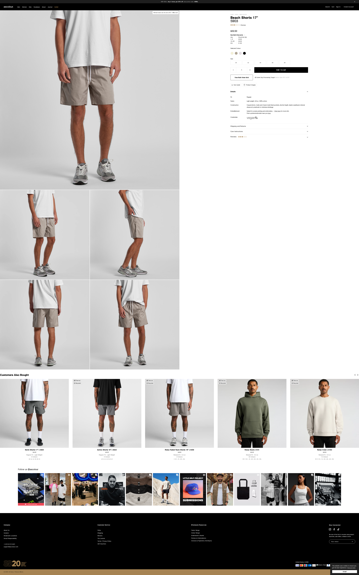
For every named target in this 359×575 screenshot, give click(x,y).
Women (24, 7)
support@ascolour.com (11, 547)
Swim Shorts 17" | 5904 (34, 450)
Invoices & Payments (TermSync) (201, 541)
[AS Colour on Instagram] (329, 530)
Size (231, 58)
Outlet (56, 7)
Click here (277, 111)
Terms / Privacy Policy (104, 541)
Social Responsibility (10, 538)
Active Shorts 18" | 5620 (107, 450)
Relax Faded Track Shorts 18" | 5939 (179, 450)
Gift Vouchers (102, 544)
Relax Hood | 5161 (252, 450)
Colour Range (195, 533)
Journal (50, 7)
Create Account (349, 7)
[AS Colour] (8, 7)
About (44, 7)
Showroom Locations (10, 536)
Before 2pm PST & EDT (282, 77)
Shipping (100, 533)
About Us (7, 530)
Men (18, 7)
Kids (30, 7)
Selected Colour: (235, 48)
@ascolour (33, 469)
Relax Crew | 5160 (324, 450)
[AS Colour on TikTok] (338, 530)
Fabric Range (195, 530)
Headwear (37, 7)
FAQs (99, 530)
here (269, 113)
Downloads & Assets (197, 535)
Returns (100, 536)
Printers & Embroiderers (198, 538)
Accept (345, 571)
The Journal (101, 538)
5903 (234, 21)
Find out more (351, 568)
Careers (6, 533)
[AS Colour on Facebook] (334, 530)
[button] (355, 375)
